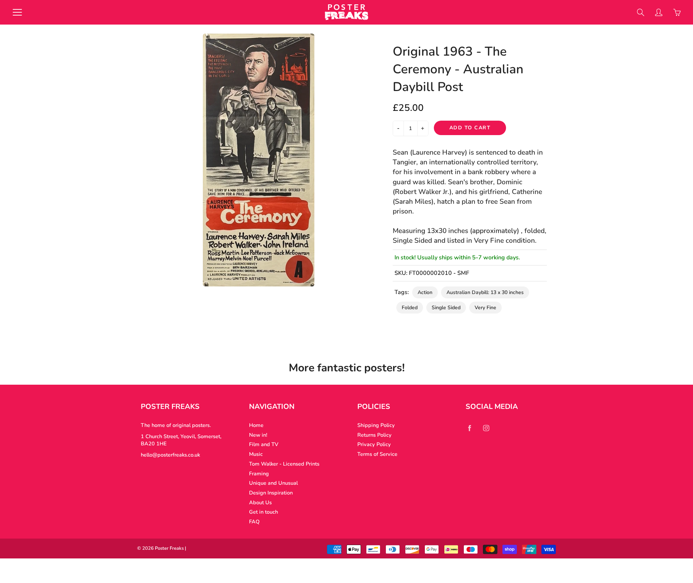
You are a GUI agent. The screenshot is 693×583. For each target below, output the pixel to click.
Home (256, 425)
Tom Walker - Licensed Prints (284, 463)
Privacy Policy (374, 444)
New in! (258, 435)
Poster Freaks (169, 548)
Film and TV (263, 444)
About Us (260, 502)
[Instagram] (486, 428)
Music (256, 454)
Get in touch (263, 511)
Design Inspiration (271, 492)
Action (425, 292)
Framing (259, 473)
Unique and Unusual (273, 483)
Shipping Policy (376, 425)
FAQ (254, 521)
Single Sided (446, 307)
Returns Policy (374, 435)
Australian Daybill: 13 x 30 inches (485, 292)
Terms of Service (377, 454)
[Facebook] (469, 428)
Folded (410, 307)
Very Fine (485, 307)
